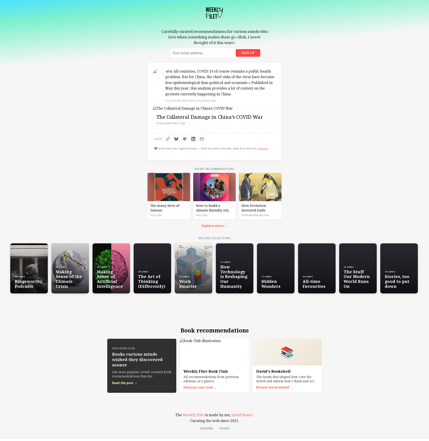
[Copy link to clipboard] (167, 138)
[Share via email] (201, 138)
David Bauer (242, 415)
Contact (224, 428)
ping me (262, 148)
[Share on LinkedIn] (193, 138)
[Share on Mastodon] (184, 138)
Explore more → (214, 226)
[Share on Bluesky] (176, 138)
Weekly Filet (193, 415)
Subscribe (206, 428)
